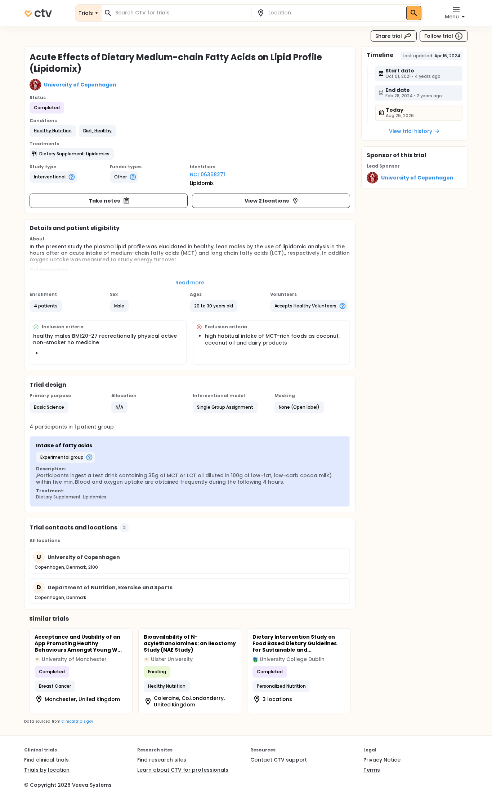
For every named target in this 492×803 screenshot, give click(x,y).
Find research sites (161, 760)
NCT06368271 (207, 174)
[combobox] (180, 12)
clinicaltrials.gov (77, 721)
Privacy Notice (382, 760)
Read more (190, 282)
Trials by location (47, 770)
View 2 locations (267, 200)
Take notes (104, 200)
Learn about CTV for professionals (182, 770)
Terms (371, 770)
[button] (53, 131)
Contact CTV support (278, 760)
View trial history (410, 131)
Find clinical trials (46, 760)
